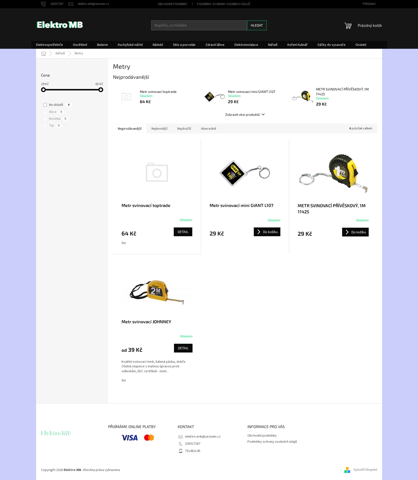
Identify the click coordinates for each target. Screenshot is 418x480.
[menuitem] (49, 45)
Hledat (257, 25)
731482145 (192, 451)
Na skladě (59, 104)
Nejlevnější (159, 128)
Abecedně (208, 128)
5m (124, 243)
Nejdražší (184, 128)
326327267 (192, 443)
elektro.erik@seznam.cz (203, 436)
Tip (54, 125)
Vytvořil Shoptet (365, 470)
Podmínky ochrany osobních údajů (223, 4)
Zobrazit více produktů (242, 114)
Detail (183, 232)
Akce (55, 111)
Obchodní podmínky (172, 4)
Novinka (57, 118)
